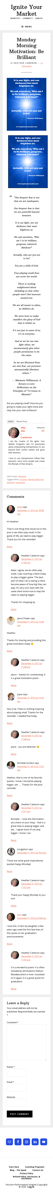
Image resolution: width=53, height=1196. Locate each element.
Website (11, 1097)
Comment (12, 1022)
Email (10, 1082)
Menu (28, 26)
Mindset (22, 476)
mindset (23, 479)
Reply (9, 546)
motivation (20, 482)
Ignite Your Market (26, 10)
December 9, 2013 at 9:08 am (31, 918)
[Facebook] (43, 430)
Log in (31, 1186)
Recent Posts (22, 421)
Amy (19, 914)
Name (11, 1066)
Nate (19, 506)
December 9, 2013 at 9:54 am (31, 852)
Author (10, 421)
